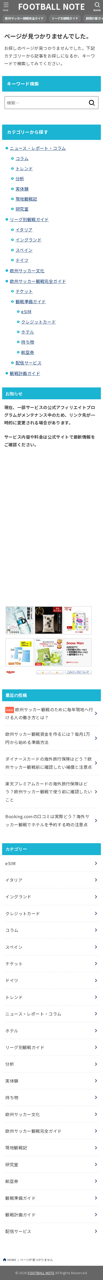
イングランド (28, 239)
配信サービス (28, 362)
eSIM (26, 311)
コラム (22, 158)
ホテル (27, 332)
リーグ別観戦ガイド (65, 18)
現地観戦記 (26, 199)
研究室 (22, 209)
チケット (24, 291)
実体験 (22, 189)
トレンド (24, 168)
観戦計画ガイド (25, 373)
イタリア (24, 229)
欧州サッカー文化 (27, 270)
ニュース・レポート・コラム (38, 148)
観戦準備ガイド (31, 301)
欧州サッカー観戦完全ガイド (24, 18)
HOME (11, 1260)
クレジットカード (38, 322)
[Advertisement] (51, 525)
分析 (20, 178)
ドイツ (22, 260)
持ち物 (27, 342)
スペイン (24, 250)
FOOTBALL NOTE (51, 6)
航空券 (27, 352)
